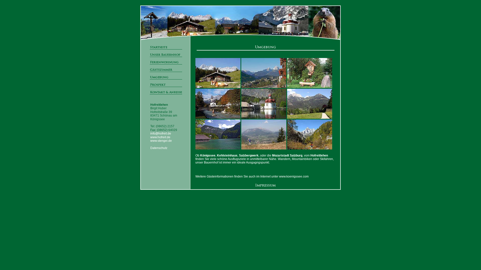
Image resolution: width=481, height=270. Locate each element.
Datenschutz (158, 148)
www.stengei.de (161, 140)
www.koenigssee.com (294, 176)
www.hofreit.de (160, 137)
